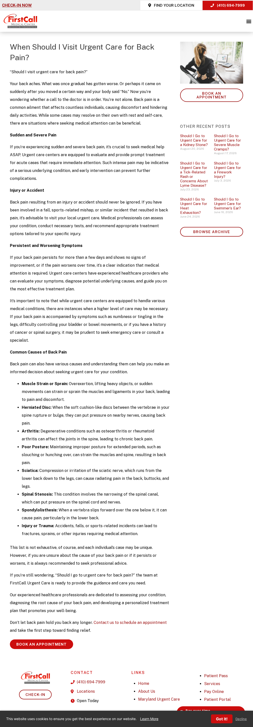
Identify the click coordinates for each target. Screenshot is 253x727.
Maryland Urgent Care (159, 699)
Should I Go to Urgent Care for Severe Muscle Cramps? (227, 142)
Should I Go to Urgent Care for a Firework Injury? (227, 170)
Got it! (222, 718)
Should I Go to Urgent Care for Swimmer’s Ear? (227, 203)
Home (143, 683)
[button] (249, 21)
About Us (146, 691)
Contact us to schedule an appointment (130, 622)
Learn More (149, 719)
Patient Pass (216, 675)
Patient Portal (217, 699)
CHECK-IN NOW (17, 5)
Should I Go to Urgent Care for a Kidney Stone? (194, 140)
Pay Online (214, 691)
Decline (241, 719)
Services (212, 683)
